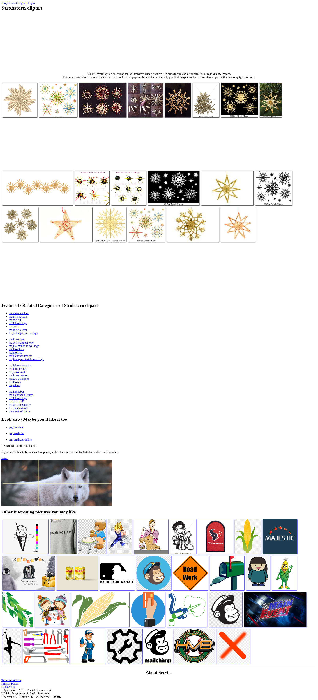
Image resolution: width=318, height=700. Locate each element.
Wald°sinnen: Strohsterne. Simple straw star (142, 111)
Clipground (18, 688)
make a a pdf (16, 401)
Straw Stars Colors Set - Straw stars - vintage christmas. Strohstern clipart (145, 234)
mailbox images (18, 368)
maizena (13, 326)
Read (4, 458)
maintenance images (20, 355)
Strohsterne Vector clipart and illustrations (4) (237, 111)
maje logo (14, 385)
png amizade (16, 427)
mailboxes (15, 382)
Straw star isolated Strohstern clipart (60, 237)
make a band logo (19, 378)
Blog (4, 3)
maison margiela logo (21, 342)
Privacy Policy (9, 683)
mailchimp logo (18, 323)
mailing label (16, 391)
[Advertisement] (159, 41)
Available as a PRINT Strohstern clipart (233, 235)
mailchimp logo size (20, 365)
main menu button (19, 411)
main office (15, 352)
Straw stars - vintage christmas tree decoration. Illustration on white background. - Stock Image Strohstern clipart (58, 108)
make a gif (15, 319)
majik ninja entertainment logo (26, 359)
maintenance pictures (21, 394)
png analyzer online (20, 439)
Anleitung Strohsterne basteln (91, 200)
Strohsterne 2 (172, 112)
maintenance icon (19, 313)
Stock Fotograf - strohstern (269, 111)
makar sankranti (18, 408)
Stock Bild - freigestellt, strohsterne (205, 111)
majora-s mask (17, 372)
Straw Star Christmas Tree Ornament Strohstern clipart (109, 235)
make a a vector (18, 329)
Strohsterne (9, 200)
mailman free (16, 339)
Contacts (13, 3)
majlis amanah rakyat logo (24, 346)
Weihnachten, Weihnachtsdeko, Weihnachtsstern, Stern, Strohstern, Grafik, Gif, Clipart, (19, 108)
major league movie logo (23, 333)
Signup (23, 3)
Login (31, 3)
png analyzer (16, 433)
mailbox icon (16, 349)
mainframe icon (18, 316)
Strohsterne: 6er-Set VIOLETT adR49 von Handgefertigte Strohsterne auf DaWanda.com (102, 109)
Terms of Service (11, 680)
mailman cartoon (18, 375)
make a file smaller (20, 404)
